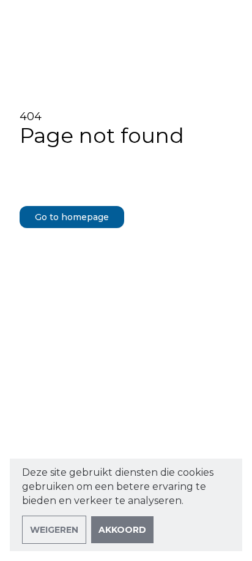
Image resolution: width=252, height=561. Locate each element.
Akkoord (122, 529)
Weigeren (54, 529)
